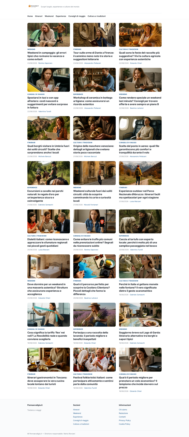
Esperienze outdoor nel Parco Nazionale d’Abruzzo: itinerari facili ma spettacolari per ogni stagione (139, 194)
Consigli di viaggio (76, 16)
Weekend (49, 16)
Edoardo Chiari (136, 63)
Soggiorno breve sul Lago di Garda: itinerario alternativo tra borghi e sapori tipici (140, 336)
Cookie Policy (124, 424)
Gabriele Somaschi (45, 205)
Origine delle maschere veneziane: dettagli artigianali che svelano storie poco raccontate (93, 149)
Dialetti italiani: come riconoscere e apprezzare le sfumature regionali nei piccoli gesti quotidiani (48, 242)
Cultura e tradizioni (97, 16)
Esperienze (61, 16)
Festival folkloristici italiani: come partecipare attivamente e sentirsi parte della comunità (93, 381)
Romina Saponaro (45, 63)
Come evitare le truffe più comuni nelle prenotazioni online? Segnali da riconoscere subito (93, 242)
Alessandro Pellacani (92, 63)
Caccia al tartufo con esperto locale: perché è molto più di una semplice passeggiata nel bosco (138, 242)
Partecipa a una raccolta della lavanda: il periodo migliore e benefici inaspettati (90, 336)
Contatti (122, 417)
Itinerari (38, 16)
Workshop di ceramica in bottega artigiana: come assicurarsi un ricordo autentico (92, 101)
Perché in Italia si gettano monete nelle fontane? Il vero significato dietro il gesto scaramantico (138, 287)
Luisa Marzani (135, 201)
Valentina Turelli (44, 111)
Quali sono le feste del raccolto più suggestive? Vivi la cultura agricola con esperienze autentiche (139, 56)
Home (30, 16)
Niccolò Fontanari (91, 205)
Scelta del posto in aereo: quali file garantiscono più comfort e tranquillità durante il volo (139, 149)
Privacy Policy (125, 420)
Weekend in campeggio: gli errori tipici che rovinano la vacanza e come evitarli (46, 56)
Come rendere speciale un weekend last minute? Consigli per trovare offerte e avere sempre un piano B (140, 101)
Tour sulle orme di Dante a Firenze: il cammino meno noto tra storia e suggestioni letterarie (93, 56)
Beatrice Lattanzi (136, 108)
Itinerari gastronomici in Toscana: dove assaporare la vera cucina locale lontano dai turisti (47, 381)
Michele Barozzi (44, 156)
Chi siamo (123, 409)
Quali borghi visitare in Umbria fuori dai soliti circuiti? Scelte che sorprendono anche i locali (48, 149)
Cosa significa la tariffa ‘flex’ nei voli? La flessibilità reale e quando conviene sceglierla (47, 336)
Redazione (123, 413)
